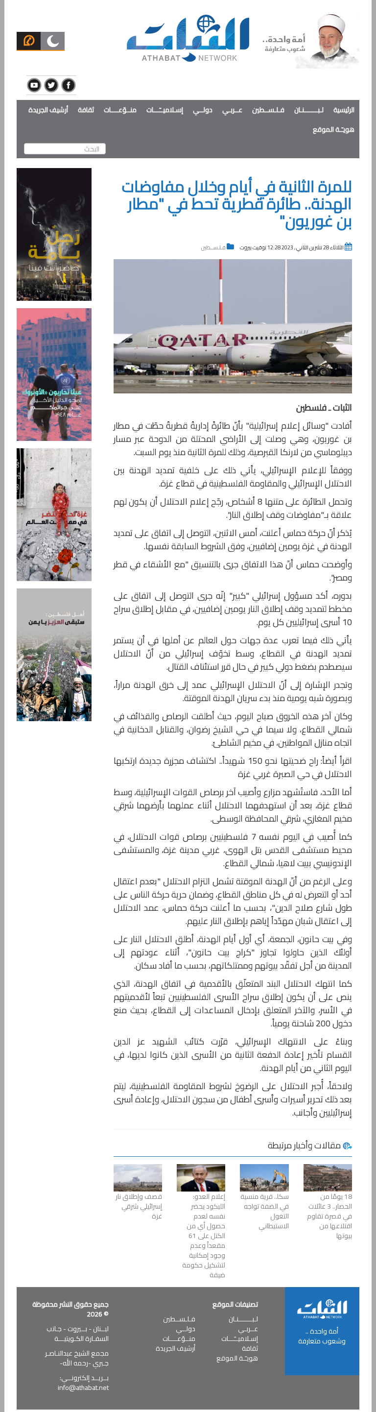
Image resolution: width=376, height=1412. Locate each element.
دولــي (202, 109)
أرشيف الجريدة (48, 109)
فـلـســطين (268, 109)
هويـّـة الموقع (333, 129)
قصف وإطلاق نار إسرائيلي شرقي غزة (139, 1206)
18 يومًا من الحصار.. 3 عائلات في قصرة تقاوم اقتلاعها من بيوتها (329, 1216)
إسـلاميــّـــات (164, 109)
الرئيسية (343, 109)
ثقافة (86, 109)
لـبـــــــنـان (309, 109)
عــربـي (232, 109)
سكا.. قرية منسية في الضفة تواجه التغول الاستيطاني (264, 1211)
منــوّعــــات (120, 109)
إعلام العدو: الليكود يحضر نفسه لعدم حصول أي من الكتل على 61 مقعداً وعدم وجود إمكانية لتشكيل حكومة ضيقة (203, 1235)
